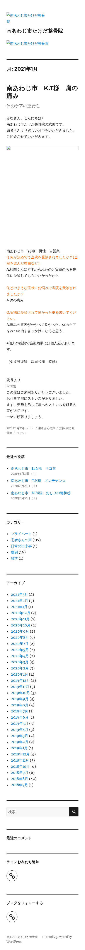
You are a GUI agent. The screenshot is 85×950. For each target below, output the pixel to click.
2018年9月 (19, 772)
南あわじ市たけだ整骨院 (37, 31)
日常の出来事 (21, 546)
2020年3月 (20, 662)
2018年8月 (19, 778)
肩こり (70, 428)
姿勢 (62, 428)
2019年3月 (19, 736)
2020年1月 (19, 674)
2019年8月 (19, 705)
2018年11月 (20, 760)
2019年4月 (19, 729)
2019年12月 (20, 680)
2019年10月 (20, 693)
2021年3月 (19, 594)
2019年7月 (19, 711)
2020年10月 (20, 625)
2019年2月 (19, 742)
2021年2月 (19, 600)
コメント (21, 433)
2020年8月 (20, 637)
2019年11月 (20, 686)
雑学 (14, 558)
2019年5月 (19, 723)
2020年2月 (20, 668)
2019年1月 (19, 748)
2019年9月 (20, 699)
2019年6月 (20, 717)
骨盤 (9, 433)
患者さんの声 (46, 428)
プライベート (21, 533)
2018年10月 (20, 766)
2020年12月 (20, 613)
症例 (14, 552)
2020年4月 (20, 656)
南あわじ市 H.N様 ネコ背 (33, 468)
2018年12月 (20, 754)
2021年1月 (19, 607)
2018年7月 (19, 785)
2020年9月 (20, 631)
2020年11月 (20, 619)
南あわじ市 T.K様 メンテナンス (38, 480)
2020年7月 (20, 643)
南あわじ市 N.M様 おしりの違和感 (40, 493)
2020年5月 (20, 650)
